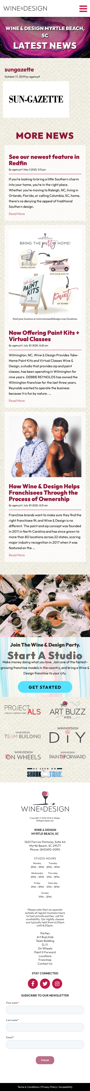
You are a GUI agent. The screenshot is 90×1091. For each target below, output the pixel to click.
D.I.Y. (45, 945)
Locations (45, 956)
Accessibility (65, 1086)
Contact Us (45, 963)
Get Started (45, 687)
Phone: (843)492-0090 (45, 849)
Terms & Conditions (28, 1086)
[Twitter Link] (45, 984)
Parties (45, 933)
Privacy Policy (49, 1086)
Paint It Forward (45, 952)
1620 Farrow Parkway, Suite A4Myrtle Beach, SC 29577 (45, 844)
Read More (17, 214)
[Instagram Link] (57, 984)
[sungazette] (36, 115)
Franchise (45, 960)
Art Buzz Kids (45, 937)
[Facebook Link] (33, 984)
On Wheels (45, 948)
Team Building (45, 941)
